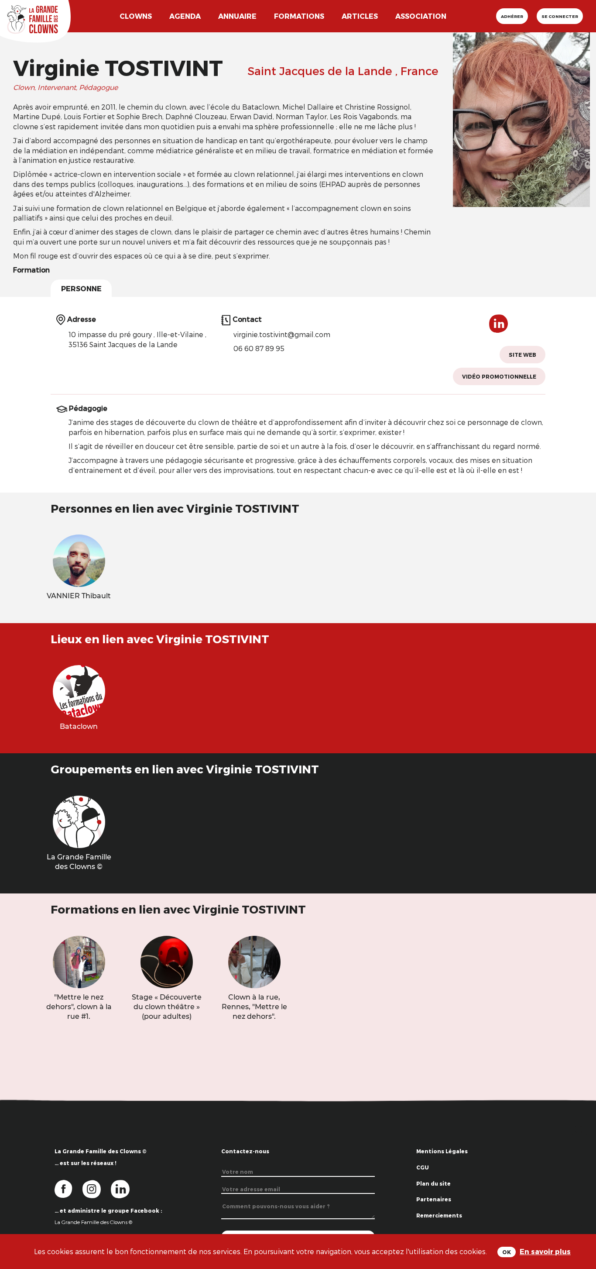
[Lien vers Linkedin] (498, 327)
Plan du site (433, 1183)
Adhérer (512, 16)
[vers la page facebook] (68, 1188)
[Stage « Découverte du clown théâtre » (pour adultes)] (166, 961)
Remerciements (439, 1215)
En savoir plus (545, 1251)
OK (506, 1252)
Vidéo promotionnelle (499, 376)
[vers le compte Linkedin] (124, 1188)
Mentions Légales (442, 1151)
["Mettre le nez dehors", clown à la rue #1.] (79, 961)
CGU (422, 1167)
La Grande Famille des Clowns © (93, 1222)
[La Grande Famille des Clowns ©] (79, 821)
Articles (360, 16)
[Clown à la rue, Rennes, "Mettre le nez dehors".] (254, 961)
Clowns (136, 16)
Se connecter (559, 16)
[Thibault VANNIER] (79, 560)
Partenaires (433, 1199)
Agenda (185, 16)
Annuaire (237, 16)
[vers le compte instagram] (96, 1188)
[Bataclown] (79, 690)
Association (420, 16)
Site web (522, 355)
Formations (299, 16)
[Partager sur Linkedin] (579, 1225)
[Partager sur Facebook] (579, 1197)
